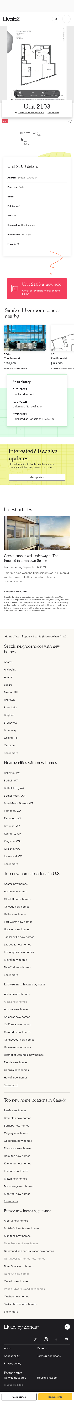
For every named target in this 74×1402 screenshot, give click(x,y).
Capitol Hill (11, 737)
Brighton (9, 715)
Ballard (8, 684)
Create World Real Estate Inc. (31, 112)
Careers (42, 1348)
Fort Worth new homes (18, 921)
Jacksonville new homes (19, 937)
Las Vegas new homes (17, 944)
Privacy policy (12, 1363)
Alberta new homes (16, 1220)
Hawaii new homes (15, 1077)
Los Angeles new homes (19, 952)
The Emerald (53, 112)
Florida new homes (15, 1062)
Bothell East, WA (14, 788)
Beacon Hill (11, 692)
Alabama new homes (17, 994)
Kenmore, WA (12, 833)
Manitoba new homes (17, 1235)
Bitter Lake (10, 707)
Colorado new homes (17, 1032)
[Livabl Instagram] (46, 1339)
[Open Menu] (66, 19)
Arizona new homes (16, 1009)
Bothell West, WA (14, 795)
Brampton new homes (17, 1118)
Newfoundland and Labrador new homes (29, 1251)
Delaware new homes (17, 1047)
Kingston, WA (12, 841)
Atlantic (8, 677)
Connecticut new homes (19, 1039)
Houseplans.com (47, 1377)
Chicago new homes (16, 906)
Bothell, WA (11, 780)
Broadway (10, 730)
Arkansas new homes (17, 1017)
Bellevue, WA (12, 773)
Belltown (9, 700)
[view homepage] (11, 19)
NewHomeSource (15, 1377)
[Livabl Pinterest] (66, 1339)
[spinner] (56, 19)
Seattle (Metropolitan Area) (49, 636)
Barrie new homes (15, 1110)
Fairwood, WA (12, 818)
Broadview (10, 722)
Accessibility (11, 1356)
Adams (8, 662)
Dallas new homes (15, 914)
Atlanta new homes (16, 884)
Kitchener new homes (17, 1163)
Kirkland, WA (12, 848)
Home (8, 636)
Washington (22, 636)
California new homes (17, 1024)
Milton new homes (15, 1178)
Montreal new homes (17, 1193)
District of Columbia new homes (24, 1054)
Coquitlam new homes (18, 1140)
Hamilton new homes (17, 1156)
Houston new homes (16, 929)
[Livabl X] (35, 1339)
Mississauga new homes (19, 1186)
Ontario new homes (16, 1281)
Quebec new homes (16, 1296)
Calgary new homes (16, 1133)
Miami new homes (15, 959)
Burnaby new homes (16, 1125)
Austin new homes (15, 891)
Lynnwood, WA (13, 856)
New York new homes (17, 967)
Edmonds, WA (12, 810)
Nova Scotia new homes (19, 1266)
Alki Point (9, 669)
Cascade (9, 745)
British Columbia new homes (21, 1228)
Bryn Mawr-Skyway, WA (18, 803)
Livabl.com (21, 611)
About (7, 1348)
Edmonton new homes (17, 1148)
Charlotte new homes (17, 899)
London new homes (16, 1171)
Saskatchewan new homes (20, 1304)
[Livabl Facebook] (56, 1339)
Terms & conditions (49, 1356)
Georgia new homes (16, 1070)
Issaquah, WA (12, 826)
